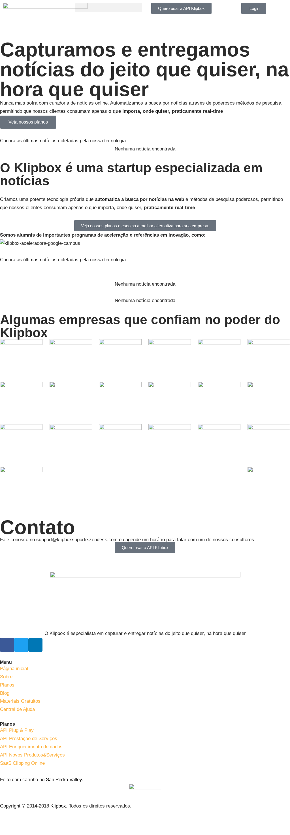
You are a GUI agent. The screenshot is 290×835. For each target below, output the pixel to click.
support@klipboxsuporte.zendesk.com (77, 539)
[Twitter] (21, 645)
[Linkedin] (35, 645)
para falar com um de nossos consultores (210, 539)
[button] (108, 7)
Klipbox (58, 806)
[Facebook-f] (7, 645)
